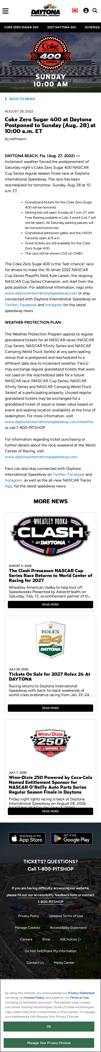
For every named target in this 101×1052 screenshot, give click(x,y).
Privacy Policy (28, 916)
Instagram (53, 305)
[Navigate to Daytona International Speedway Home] (46, 11)
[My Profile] (86, 11)
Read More (50, 604)
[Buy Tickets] (75, 11)
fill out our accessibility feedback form (47, 895)
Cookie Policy (34, 997)
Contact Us (35, 963)
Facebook (28, 305)
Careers (26, 939)
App (8, 486)
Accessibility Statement (68, 928)
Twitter (11, 305)
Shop (46, 939)
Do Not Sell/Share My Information (50, 951)
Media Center (64, 963)
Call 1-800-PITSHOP (51, 869)
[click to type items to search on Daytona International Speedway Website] (95, 10)
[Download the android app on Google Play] (71, 848)
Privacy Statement (81, 993)
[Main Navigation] (4, 11)
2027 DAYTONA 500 (61, 27)
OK (49, 1026)
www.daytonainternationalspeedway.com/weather (49, 421)
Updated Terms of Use (66, 916)
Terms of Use (79, 997)
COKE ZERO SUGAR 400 (21, 27)
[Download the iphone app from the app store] (27, 843)
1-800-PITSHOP (50, 902)
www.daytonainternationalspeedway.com (41, 293)
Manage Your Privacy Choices (49, 1043)
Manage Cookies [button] (27, 928)
